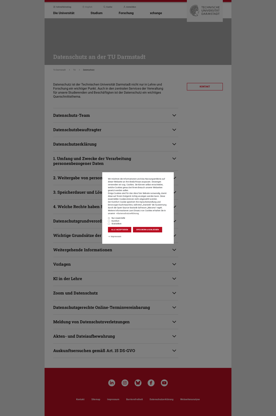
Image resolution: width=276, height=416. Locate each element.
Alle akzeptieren (119, 230)
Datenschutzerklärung (128, 213)
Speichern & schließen (147, 230)
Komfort (115, 221)
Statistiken (116, 223)
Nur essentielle (118, 218)
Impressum (116, 236)
